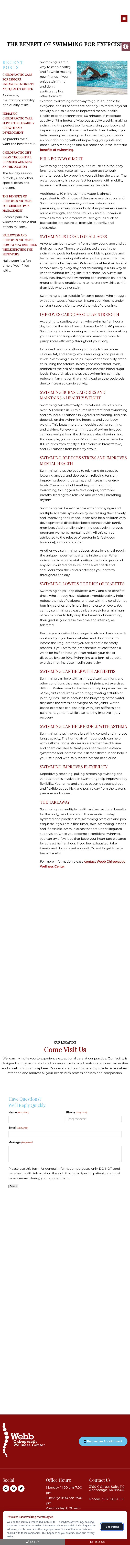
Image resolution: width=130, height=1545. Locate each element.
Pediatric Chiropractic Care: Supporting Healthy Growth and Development (18, 123)
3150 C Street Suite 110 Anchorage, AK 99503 (107, 1488)
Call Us (34, 1541)
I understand (112, 1526)
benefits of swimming (56, 150)
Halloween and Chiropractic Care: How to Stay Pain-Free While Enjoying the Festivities (20, 244)
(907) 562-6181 (112, 1499)
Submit (13, 1186)
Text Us (99, 1541)
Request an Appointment (104, 1441)
